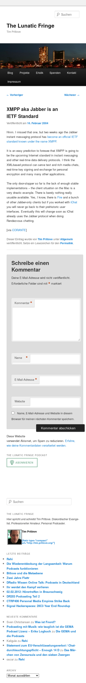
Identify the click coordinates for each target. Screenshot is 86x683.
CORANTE (19, 230)
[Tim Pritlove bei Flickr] (33, 538)
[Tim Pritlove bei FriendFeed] (41, 538)
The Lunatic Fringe (30, 25)
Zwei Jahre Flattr (18, 578)
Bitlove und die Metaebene (25, 573)
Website (20, 401)
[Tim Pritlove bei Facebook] (45, 538)
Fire (59, 197)
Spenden (55, 72)
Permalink (66, 243)
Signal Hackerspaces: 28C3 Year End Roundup (38, 606)
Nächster (71, 95)
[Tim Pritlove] (14, 543)
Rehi (10, 559)
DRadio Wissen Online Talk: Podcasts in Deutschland (43, 582)
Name (21, 357)
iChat (74, 202)
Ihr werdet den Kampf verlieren (28, 587)
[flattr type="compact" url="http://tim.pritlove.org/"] (38, 541)
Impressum (14, 81)
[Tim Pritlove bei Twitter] (24, 538)
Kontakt (71, 72)
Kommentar (23, 302)
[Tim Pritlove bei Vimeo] (28, 538)
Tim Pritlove (45, 239)
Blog (10, 72)
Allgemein (66, 239)
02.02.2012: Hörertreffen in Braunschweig (34, 592)
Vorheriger (15, 95)
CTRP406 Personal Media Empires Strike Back (38, 601)
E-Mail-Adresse (26, 379)
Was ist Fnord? (45, 622)
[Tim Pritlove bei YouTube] (37, 538)
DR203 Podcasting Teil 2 (23, 596)
